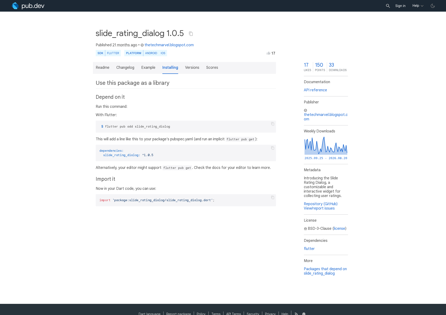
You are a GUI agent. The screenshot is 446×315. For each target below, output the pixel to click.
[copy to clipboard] (272, 123)
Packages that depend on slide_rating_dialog (325, 271)
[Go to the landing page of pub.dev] (28, 5)
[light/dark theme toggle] (433, 6)
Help (416, 5)
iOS (163, 53)
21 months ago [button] (124, 45)
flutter (309, 248)
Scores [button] (212, 67)
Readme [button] (102, 67)
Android (151, 53)
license (339, 228)
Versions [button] (192, 67)
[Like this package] (268, 53)
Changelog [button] (125, 67)
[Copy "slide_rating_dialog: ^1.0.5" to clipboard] (191, 33)
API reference (315, 90)
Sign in (400, 6)
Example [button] (148, 67)
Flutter (113, 53)
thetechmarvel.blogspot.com (169, 45)
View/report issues (319, 208)
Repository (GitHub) (321, 204)
